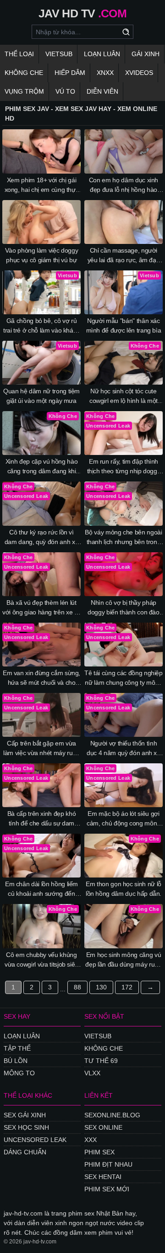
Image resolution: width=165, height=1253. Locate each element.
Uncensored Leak (35, 1139)
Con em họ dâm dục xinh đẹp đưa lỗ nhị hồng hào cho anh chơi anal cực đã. (123, 185)
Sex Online (103, 1127)
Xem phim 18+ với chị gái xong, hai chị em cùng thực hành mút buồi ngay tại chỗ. (41, 185)
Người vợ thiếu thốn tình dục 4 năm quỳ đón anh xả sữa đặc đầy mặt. (123, 749)
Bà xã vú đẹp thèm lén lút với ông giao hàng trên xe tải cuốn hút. (41, 608)
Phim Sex (99, 1152)
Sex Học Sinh (26, 1127)
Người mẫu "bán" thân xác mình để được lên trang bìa (123, 325)
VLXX (92, 1073)
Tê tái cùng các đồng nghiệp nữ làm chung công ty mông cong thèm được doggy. (123, 678)
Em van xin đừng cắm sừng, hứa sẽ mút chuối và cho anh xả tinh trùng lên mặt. (41, 678)
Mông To (19, 1073)
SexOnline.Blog (112, 1115)
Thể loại (19, 54)
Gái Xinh (146, 54)
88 (77, 987)
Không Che (24, 72)
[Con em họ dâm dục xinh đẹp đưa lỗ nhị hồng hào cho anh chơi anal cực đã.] (123, 151)
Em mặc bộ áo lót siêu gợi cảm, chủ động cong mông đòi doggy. (123, 819)
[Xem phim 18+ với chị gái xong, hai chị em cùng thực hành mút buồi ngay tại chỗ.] (41, 151)
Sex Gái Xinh (25, 1115)
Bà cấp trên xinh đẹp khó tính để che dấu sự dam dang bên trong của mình (42, 819)
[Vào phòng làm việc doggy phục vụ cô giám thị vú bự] (41, 222)
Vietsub (58, 54)
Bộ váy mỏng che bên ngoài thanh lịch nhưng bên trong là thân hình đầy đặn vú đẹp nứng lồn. (123, 538)
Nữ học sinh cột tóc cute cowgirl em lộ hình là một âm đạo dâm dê (123, 396)
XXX (90, 1139)
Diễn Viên (102, 91)
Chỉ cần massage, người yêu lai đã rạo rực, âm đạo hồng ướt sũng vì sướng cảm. (124, 256)
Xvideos (139, 72)
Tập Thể (17, 1048)
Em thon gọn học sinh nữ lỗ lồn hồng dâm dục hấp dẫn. (123, 888)
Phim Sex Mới (106, 1189)
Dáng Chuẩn (25, 1152)
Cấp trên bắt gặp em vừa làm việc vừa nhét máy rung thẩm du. (41, 749)
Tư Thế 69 (101, 1060)
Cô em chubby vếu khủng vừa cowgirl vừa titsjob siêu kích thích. (41, 960)
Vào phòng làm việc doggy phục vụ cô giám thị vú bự (41, 255)
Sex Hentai (102, 1176)
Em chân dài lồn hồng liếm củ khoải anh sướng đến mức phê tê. (41, 889)
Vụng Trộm (24, 91)
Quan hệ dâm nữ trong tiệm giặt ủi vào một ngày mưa (41, 395)
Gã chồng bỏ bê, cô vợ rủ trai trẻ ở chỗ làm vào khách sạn (41, 326)
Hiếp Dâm (70, 72)
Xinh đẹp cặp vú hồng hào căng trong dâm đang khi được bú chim (42, 467)
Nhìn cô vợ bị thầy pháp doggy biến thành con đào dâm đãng (124, 608)
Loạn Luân (102, 54)
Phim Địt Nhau (108, 1164)
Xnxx (105, 72)
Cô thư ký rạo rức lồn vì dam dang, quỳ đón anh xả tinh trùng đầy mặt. (42, 538)
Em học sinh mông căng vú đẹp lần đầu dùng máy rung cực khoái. (123, 960)
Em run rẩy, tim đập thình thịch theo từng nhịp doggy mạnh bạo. (123, 467)
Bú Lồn (16, 1060)
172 (126, 987)
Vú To (65, 91)
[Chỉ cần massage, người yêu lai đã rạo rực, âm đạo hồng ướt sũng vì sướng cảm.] (123, 222)
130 (101, 987)
